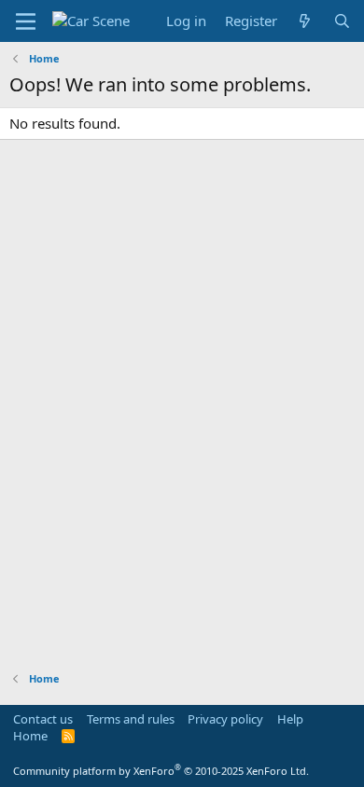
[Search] (342, 21)
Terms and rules (131, 719)
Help (290, 719)
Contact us (43, 719)
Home (30, 735)
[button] (26, 21)
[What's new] (305, 21)
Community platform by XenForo (161, 771)
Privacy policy (225, 719)
